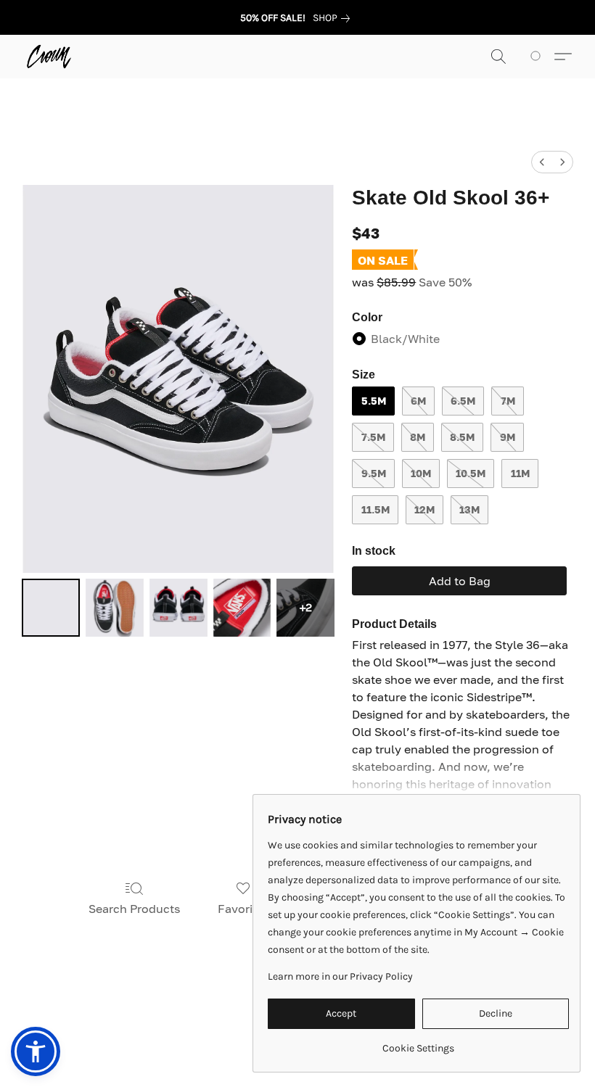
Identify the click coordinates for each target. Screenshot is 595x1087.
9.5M (373, 473)
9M (507, 437)
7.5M (373, 437)
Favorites (243, 908)
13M (469, 509)
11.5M (375, 509)
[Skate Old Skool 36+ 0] (51, 608)
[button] (49, 56)
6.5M (463, 400)
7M (508, 400)
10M (421, 473)
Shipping (235, 1023)
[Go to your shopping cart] (538, 56)
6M (418, 400)
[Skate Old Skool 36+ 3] (242, 608)
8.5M (462, 437)
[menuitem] (542, 162)
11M (520, 473)
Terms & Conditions (77, 1023)
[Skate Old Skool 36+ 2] (178, 608)
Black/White (405, 338)
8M (417, 437)
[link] (334, 18)
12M (424, 509)
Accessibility (169, 1023)
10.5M (470, 473)
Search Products (134, 908)
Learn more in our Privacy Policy (340, 976)
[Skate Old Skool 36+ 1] (115, 608)
